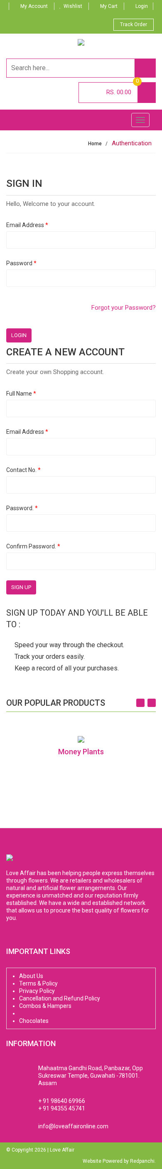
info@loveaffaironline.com (73, 1126)
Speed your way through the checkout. (69, 645)
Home (95, 144)
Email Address (27, 225)
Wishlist (73, 6)
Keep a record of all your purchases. (67, 668)
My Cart (109, 6)
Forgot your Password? (123, 307)
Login (141, 6)
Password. (22, 508)
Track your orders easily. (50, 656)
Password (21, 263)
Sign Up (21, 587)
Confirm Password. (33, 546)
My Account (34, 6)
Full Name (21, 393)
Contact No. (23, 470)
